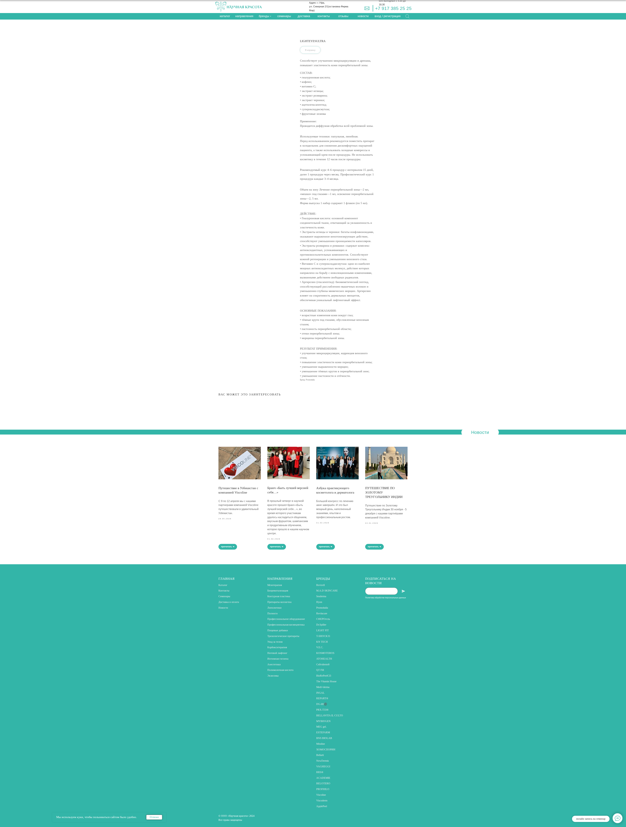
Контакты (223, 590)
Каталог (222, 585)
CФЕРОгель (323, 619)
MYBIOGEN (323, 721)
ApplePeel (321, 806)
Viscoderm (321, 800)
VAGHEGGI (323, 766)
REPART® (322, 698)
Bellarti (320, 755)
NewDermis (322, 760)
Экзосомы (273, 675)
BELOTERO (323, 783)
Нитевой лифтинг (277, 653)
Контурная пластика (278, 596)
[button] (387, 16)
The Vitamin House (326, 681)
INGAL (320, 692)
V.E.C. (319, 647)
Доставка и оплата (228, 602)
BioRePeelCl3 (323, 675)
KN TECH (322, 641)
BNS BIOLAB (324, 738)
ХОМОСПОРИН (325, 749)
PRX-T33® (322, 709)
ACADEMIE (323, 777)
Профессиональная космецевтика (286, 624)
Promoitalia (322, 607)
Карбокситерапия (277, 647)
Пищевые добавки (277, 630)
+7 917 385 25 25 (393, 8)
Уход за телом (275, 641)
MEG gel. (321, 726)
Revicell (320, 585)
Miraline (320, 743)
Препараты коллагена (279, 602)
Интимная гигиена (277, 658)
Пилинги (272, 613)
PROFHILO (322, 789)
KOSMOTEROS (325, 653)
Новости (223, 607)
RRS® (319, 772)
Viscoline (321, 794)
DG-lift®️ (321, 704)
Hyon (319, 602)
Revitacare (321, 613)
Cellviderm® (323, 664)
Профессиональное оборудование (286, 619)
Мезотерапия (274, 585)
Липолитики (274, 607)
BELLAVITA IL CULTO (329, 715)
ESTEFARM (323, 732)
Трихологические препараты (283, 636)
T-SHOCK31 (323, 636)
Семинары (224, 596)
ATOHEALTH (324, 658)
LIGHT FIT (322, 630)
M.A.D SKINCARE (327, 590)
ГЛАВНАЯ (226, 578)
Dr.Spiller (321, 624)
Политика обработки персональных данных (385, 598)
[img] (367, 8)
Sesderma (321, 596)
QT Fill (320, 670)
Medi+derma (322, 687)
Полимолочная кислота (280, 670)
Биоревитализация (277, 590)
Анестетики (274, 664)
